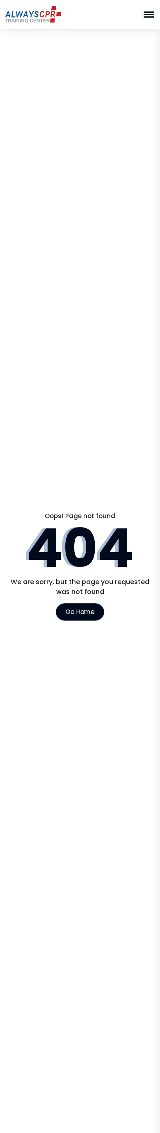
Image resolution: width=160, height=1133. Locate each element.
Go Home (80, 611)
